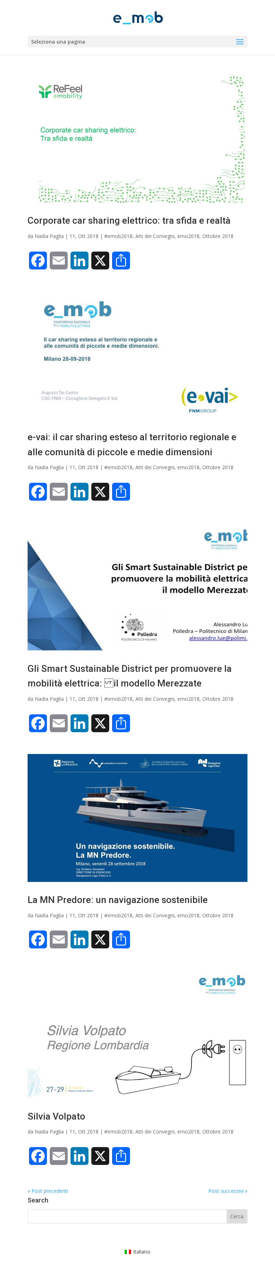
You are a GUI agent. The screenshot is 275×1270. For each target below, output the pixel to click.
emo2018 (188, 236)
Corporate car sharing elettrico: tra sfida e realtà (129, 220)
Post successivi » (227, 1190)
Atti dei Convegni (154, 236)
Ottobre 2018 (217, 236)
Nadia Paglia (49, 236)
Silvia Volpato (56, 1116)
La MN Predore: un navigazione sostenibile (118, 899)
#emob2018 (118, 236)
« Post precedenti (48, 1190)
